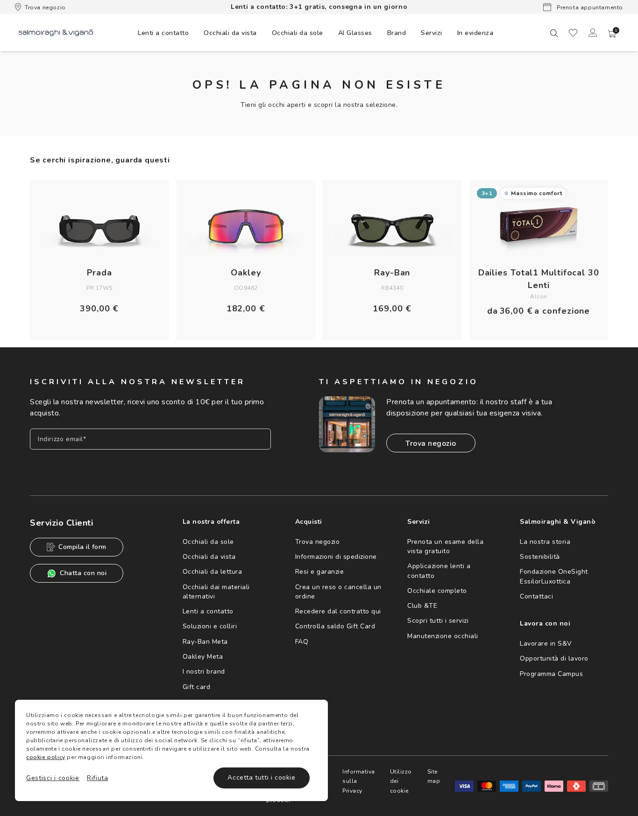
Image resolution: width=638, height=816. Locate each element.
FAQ (302, 641)
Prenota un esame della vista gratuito (445, 546)
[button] (612, 33)
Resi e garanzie (319, 571)
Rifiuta (97, 778)
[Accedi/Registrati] (592, 32)
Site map (433, 776)
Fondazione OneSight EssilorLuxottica (554, 576)
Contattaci (536, 596)
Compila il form (82, 546)
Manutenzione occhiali (442, 636)
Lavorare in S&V (546, 643)
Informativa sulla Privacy (358, 781)
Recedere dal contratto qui (338, 611)
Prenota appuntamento (589, 7)
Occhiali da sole (208, 541)
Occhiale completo (437, 590)
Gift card (197, 686)
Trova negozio (45, 7)
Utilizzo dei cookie (401, 781)
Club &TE (422, 605)
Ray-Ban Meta (205, 641)
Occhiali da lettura (212, 571)
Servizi (431, 32)
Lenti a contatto (208, 611)
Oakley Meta (203, 656)
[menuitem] (163, 32)
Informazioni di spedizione (336, 556)
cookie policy (45, 757)
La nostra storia (545, 541)
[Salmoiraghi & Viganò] (56, 32)
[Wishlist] (573, 32)
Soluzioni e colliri (210, 626)
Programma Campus (551, 673)
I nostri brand (204, 671)
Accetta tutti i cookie (261, 777)
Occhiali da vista (209, 556)
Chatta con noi (83, 573)
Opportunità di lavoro (554, 658)
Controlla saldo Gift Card (335, 626)
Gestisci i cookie (52, 778)
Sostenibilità (540, 556)
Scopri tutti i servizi (437, 620)
